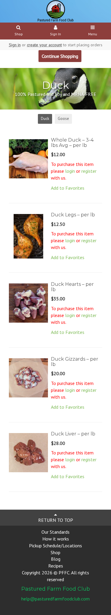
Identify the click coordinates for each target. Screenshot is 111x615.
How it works (55, 539)
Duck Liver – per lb (73, 434)
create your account (44, 44)
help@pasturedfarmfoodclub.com (55, 599)
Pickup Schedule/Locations (55, 546)
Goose (63, 118)
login (70, 171)
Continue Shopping (60, 56)
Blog (55, 559)
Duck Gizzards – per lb (74, 361)
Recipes (55, 566)
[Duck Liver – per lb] (28, 452)
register (88, 171)
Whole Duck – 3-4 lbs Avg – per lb (72, 142)
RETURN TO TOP (55, 520)
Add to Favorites (67, 188)
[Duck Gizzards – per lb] (28, 377)
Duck (45, 118)
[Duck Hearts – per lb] (28, 302)
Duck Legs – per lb (73, 215)
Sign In (55, 34)
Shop (19, 34)
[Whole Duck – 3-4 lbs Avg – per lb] (28, 158)
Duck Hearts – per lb (72, 286)
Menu (92, 34)
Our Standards (55, 532)
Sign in (15, 44)
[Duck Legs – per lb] (28, 236)
